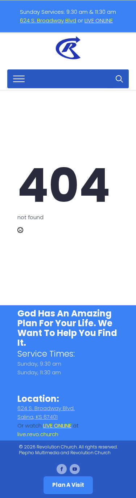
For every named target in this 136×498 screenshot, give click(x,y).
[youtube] (75, 469)
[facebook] (62, 469)
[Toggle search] (119, 78)
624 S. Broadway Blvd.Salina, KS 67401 (46, 412)
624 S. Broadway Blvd (48, 20)
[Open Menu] (18, 79)
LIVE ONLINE (99, 20)
